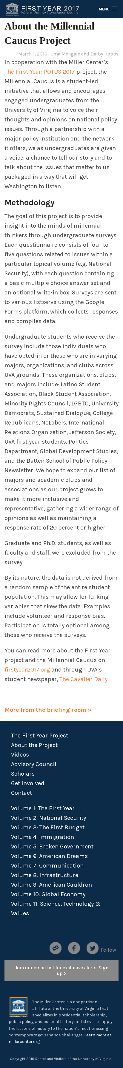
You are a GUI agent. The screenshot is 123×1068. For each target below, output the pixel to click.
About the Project (34, 745)
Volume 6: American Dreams (49, 856)
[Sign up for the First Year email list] (55, 947)
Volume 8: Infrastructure (44, 875)
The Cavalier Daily (83, 679)
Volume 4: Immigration (42, 837)
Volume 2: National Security (48, 817)
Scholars (23, 773)
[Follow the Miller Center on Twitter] (93, 947)
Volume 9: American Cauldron (51, 884)
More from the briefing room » (47, 709)
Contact (21, 792)
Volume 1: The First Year (43, 808)
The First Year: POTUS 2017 (39, 71)
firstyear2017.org (27, 669)
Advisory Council (33, 764)
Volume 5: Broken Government (52, 846)
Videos (20, 754)
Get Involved (27, 783)
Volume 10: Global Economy (48, 894)
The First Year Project (40, 735)
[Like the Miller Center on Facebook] (74, 947)
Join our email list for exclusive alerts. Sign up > (61, 970)
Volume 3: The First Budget (47, 827)
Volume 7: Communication (47, 865)
